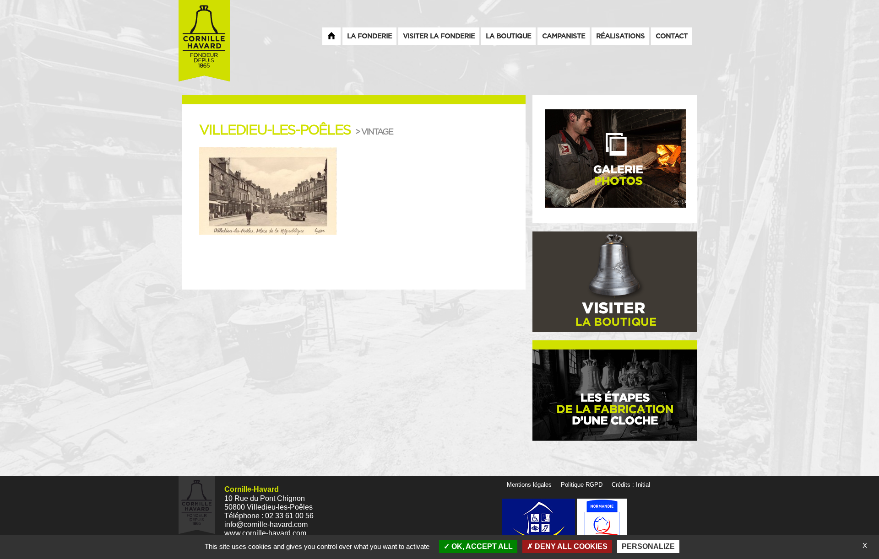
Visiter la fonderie (439, 36)
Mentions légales (529, 484)
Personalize (648, 546)
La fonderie (369, 36)
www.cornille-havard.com (265, 533)
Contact (672, 36)
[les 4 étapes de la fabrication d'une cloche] (614, 395)
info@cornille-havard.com (266, 524)
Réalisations (620, 36)
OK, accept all (481, 546)
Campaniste (563, 36)
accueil (331, 35)
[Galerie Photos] (614, 159)
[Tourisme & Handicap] (539, 523)
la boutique (508, 36)
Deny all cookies (570, 546)
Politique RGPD (581, 484)
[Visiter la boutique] (614, 281)
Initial (643, 484)
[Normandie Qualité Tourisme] (602, 523)
